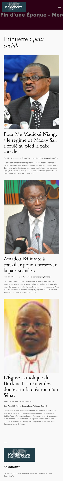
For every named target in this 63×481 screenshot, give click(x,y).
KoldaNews (12, 467)
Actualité (11, 406)
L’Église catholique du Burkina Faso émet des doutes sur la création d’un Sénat (31, 386)
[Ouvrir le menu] (59, 7)
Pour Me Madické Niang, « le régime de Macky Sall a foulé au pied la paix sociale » (30, 143)
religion (40, 277)
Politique (39, 158)
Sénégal (47, 158)
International (27, 406)
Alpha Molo (26, 158)
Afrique (18, 406)
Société (54, 158)
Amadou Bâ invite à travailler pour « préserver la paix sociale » (30, 264)
